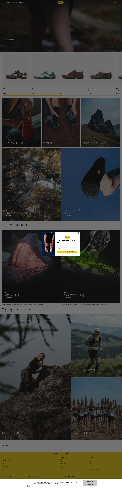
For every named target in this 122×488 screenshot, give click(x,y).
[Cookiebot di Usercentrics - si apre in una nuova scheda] (28, 486)
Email (58, 242)
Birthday (58, 246)
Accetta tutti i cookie (89, 481)
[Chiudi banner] (98, 480)
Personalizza (89, 484)
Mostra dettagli (36, 486)
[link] (67, 237)
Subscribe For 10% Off (67, 252)
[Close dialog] (78, 233)
